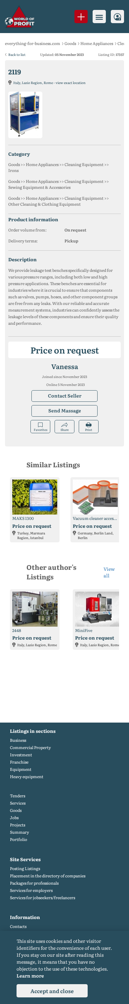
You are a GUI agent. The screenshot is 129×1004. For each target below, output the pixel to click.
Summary (19, 832)
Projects (17, 825)
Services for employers (31, 890)
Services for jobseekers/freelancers (42, 897)
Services (17, 803)
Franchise (19, 762)
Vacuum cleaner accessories (95, 518)
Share (65, 429)
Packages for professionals (34, 883)
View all (109, 572)
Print (88, 429)
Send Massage (64, 410)
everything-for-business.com (32, 43)
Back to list (16, 54)
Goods (70, 43)
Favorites (40, 429)
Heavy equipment (26, 776)
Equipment (20, 769)
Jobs (14, 817)
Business (18, 740)
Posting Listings (25, 868)
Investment (21, 755)
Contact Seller (64, 395)
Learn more (30, 975)
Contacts (18, 926)
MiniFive (83, 630)
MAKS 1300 (23, 518)
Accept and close (52, 991)
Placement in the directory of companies (47, 876)
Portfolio (18, 839)
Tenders (17, 796)
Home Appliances (96, 43)
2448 (16, 630)
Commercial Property (30, 747)
